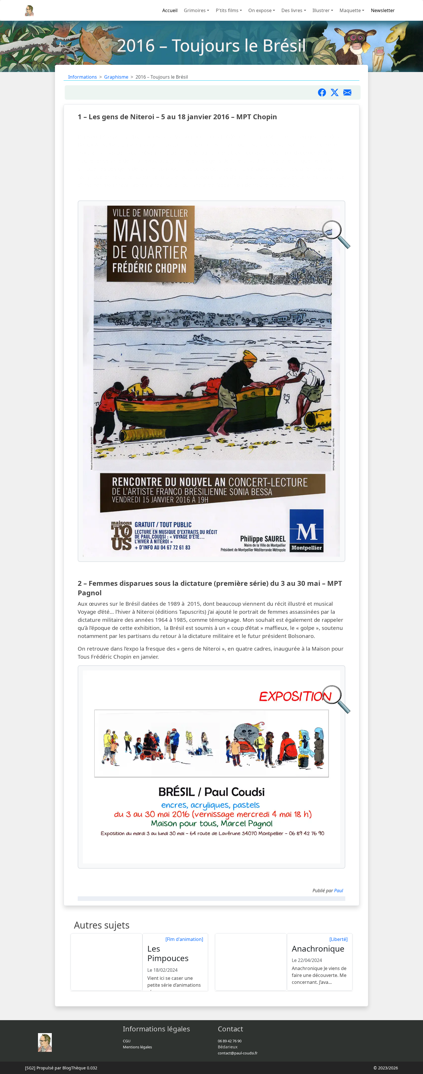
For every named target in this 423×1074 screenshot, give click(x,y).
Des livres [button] (291, 10)
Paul (338, 890)
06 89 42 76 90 (229, 1040)
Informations (82, 77)
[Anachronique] (251, 962)
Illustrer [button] (321, 10)
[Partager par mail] (349, 92)
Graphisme (116, 77)
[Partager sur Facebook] (324, 92)
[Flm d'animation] (184, 939)
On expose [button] (260, 10)
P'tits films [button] (227, 10)
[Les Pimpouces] (107, 962)
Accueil (170, 10)
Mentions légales (137, 1047)
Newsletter (383, 10)
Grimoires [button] (195, 10)
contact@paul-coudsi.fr (238, 1053)
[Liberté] (338, 939)
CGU (127, 1040)
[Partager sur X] (337, 92)
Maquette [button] (350, 10)
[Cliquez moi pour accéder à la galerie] (211, 381)
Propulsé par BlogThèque (61, 1068)
